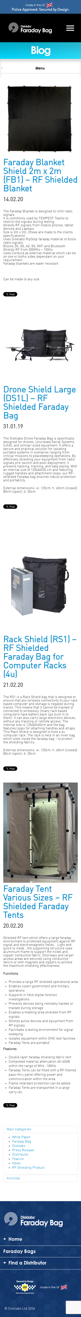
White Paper (21, 1137)
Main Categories (19, 1129)
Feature (18, 1159)
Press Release (23, 1150)
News (16, 1163)
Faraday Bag (21, 1141)
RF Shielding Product (28, 1168)
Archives (13, 1178)
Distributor (20, 1154)
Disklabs (18, 1146)
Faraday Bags (19, 1251)
